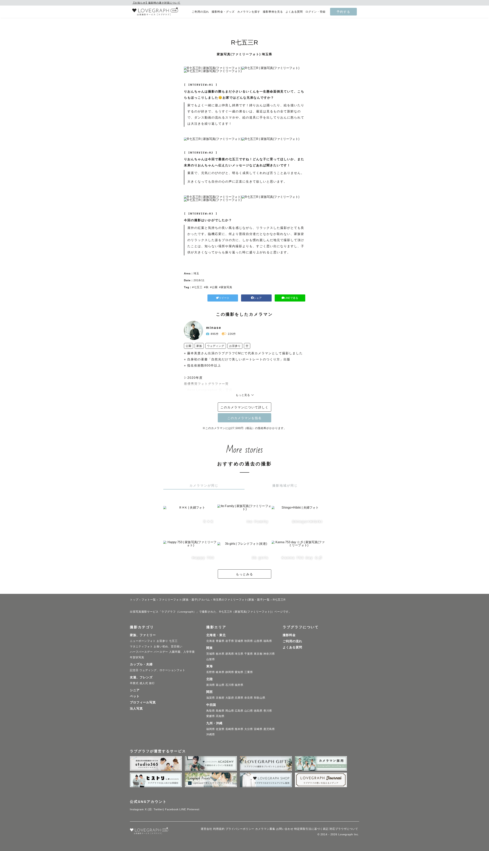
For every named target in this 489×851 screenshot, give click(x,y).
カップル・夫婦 (141, 664)
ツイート (224, 297)
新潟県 (210, 684)
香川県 (267, 710)
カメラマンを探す (248, 11)
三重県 (248, 672)
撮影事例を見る (273, 11)
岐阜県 (220, 672)
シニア (135, 690)
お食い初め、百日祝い (168, 646)
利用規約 (219, 828)
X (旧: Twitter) (154, 809)
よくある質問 (294, 11)
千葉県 (248, 653)
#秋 (206, 287)
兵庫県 (239, 697)
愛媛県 (210, 716)
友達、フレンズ (141, 677)
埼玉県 (239, 653)
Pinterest (193, 809)
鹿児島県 (269, 729)
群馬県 (229, 653)
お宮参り (162, 640)
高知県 (220, 716)
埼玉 (196, 273)
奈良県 (248, 697)
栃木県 (220, 653)
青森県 (220, 640)
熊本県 (239, 729)
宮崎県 (258, 729)
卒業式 (134, 683)
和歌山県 (259, 697)
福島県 (267, 640)
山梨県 (210, 659)
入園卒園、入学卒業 (182, 651)
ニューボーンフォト (143, 640)
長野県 (210, 672)
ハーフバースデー (141, 651)
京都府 (220, 697)
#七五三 (197, 287)
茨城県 (210, 653)
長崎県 (229, 729)
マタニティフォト (141, 646)
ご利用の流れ (200, 11)
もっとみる (244, 574)
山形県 (258, 640)
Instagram (137, 809)
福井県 (239, 684)
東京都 (258, 653)
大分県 (248, 729)
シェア (258, 297)
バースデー (161, 651)
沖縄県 (210, 734)
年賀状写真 (137, 657)
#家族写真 (225, 287)
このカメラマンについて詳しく (244, 407)
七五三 (173, 640)
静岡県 (229, 672)
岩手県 (229, 640)
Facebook (172, 809)
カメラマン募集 (265, 828)
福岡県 (210, 729)
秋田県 (248, 640)
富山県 (220, 684)
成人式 (143, 683)
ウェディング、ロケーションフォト (162, 670)
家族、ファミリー (143, 635)
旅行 (152, 683)
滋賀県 (210, 697)
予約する (343, 11)
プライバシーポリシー (240, 828)
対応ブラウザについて (344, 828)
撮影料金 (289, 635)
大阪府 (229, 697)
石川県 (229, 684)
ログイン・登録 (315, 11)
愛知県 (239, 672)
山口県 (248, 710)
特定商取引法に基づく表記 (311, 828)
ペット (135, 696)
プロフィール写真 (143, 702)
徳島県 (258, 710)
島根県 (220, 710)
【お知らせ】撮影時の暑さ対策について (156, 2)
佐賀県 (220, 729)
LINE (182, 809)
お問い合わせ (284, 828)
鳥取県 (210, 710)
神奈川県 (269, 653)
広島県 (239, 710)
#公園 (214, 287)
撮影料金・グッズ (223, 11)
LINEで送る (291, 297)
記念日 (134, 670)
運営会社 (206, 828)
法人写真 (136, 708)
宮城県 (239, 640)
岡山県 (229, 710)
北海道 (210, 640)
